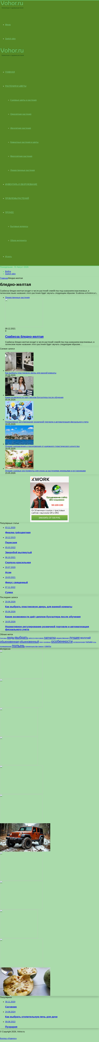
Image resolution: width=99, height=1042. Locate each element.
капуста (32, 638)
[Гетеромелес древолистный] (21, 793)
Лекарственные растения (22, 170)
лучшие (74, 637)
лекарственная (62, 638)
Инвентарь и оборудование (21, 184)
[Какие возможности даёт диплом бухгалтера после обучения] (19, 395)
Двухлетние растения (20, 128)
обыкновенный (29, 641)
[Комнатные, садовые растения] (12, 8)
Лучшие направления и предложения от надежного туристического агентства (42, 446)
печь (94, 642)
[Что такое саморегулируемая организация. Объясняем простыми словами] (21, 678)
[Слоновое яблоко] (25, 995)
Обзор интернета (18, 240)
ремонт (41, 646)
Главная (4, 278)
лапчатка (50, 637)
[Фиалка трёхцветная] (21, 822)
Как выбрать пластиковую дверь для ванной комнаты (30, 373)
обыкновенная (9, 641)
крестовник (39, 638)
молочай (85, 637)
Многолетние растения (21, 156)
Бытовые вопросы (19, 226)
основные (47, 642)
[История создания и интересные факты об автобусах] (21, 908)
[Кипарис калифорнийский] (19, 735)
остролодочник (79, 642)
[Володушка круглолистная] (19, 937)
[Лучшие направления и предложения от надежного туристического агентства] (19, 444)
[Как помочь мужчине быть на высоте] (21, 880)
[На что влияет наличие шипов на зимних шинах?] (25, 851)
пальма (89, 642)
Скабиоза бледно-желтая (24, 336)
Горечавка (3, 638)
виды (11, 637)
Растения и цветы (15, 86)
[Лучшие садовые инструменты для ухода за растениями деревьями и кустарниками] (19, 468)
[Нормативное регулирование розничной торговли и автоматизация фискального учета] (19, 419)
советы (47, 646)
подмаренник (5, 646)
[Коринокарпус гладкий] (21, 966)
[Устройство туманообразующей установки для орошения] (21, 707)
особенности (62, 641)
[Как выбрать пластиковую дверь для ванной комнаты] (19, 371)
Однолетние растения (20, 114)
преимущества (31, 646)
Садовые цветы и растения (23, 100)
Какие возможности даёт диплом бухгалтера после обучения (34, 397)
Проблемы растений (17, 198)
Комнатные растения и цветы (24, 142)
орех (41, 642)
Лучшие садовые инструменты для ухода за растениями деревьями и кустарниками (45, 471)
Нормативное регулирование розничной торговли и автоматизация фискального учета (46, 422)
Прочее (9, 212)
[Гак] (19, 764)
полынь (18, 646)
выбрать (21, 637)
